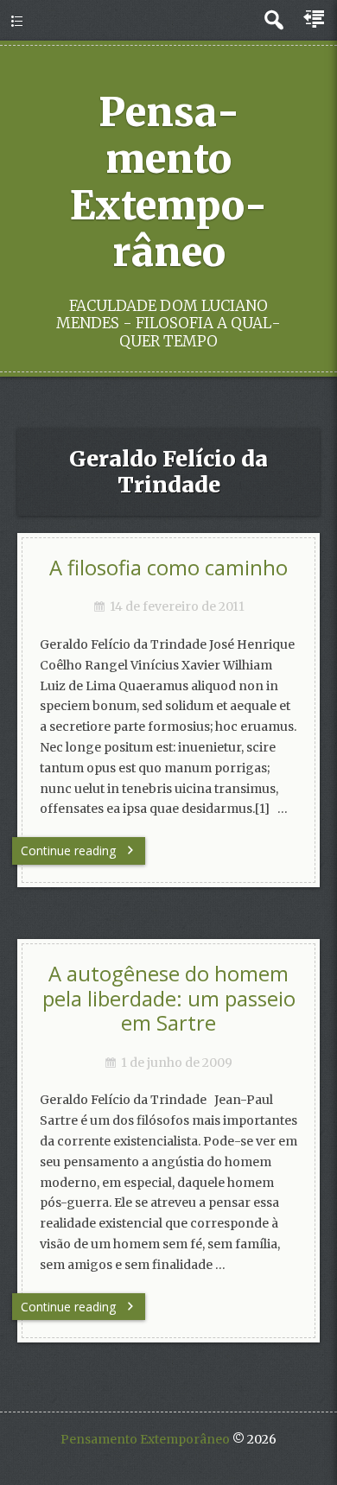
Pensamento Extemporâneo (168, 182)
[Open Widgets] (315, 20)
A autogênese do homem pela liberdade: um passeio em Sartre (169, 998)
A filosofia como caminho (168, 567)
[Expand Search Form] (273, 20)
